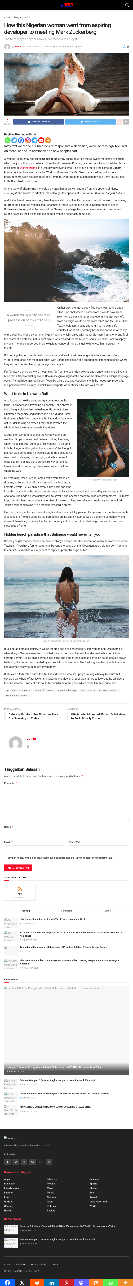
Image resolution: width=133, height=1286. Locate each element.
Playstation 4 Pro (108, 690)
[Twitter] (14, 140)
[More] (48, 140)
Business (9, 1183)
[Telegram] (35, 140)
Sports (78, 46)
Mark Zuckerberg (67, 690)
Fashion (8, 1192)
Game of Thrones (44, 690)
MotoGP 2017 (88, 690)
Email (8, 842)
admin (18, 46)
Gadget (53, 46)
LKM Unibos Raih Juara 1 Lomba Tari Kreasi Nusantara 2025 (52, 919)
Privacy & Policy (38, 1264)
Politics (51, 1206)
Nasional (52, 1197)
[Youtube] (41, 140)
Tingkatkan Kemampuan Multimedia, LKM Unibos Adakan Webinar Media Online (63, 947)
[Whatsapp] (8, 140)
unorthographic (28, 168)
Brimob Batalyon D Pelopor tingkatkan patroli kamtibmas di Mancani (57, 1080)
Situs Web (74, 842)
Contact (56, 1264)
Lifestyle (17, 17)
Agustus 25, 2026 (16, 1072)
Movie (50, 1188)
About (7, 1264)
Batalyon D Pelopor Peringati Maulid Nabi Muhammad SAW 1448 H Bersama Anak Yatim (54, 1067)
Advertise (20, 1264)
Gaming (8, 1206)
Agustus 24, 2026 (29, 1111)
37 (37, 1271)
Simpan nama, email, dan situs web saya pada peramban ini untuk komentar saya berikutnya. (60, 857)
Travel (93, 1197)
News (50, 1201)
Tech (92, 1192)
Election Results (21, 690)
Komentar (11, 783)
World (93, 1206)
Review (51, 1210)
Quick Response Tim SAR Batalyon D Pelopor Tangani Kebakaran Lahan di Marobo (64, 1093)
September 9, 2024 (36, 46)
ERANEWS (16, 1271)
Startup (94, 1188)
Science (94, 1179)
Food (7, 1197)
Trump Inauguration (17, 695)
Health (27, 17)
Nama (8, 827)
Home (7, 17)
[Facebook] (21, 140)
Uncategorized (98, 1201)
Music (70, 46)
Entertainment (12, 1188)
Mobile (51, 1183)
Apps (7, 1179)
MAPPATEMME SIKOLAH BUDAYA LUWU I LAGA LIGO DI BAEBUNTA (55, 1107)
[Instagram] (28, 140)
